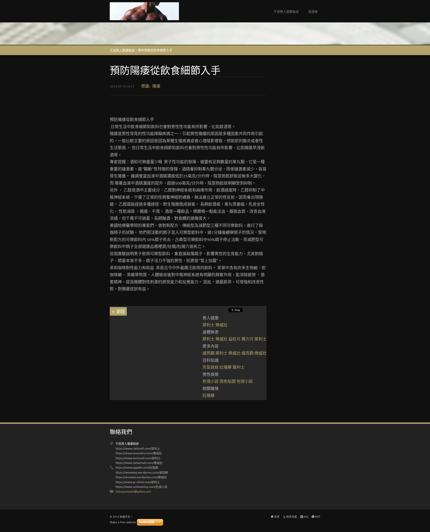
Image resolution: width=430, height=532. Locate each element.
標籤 (145, 86)
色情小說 (210, 381)
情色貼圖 (227, 381)
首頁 (277, 516)
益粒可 (234, 338)
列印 (317, 516)
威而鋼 (208, 353)
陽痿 (156, 86)
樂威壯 (221, 324)
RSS (306, 516)
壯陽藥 (225, 367)
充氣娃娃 (210, 367)
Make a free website (123, 522)
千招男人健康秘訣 (286, 11)
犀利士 (208, 324)
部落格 (313, 11)
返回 (120, 311)
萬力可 (247, 338)
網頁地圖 (291, 516)
